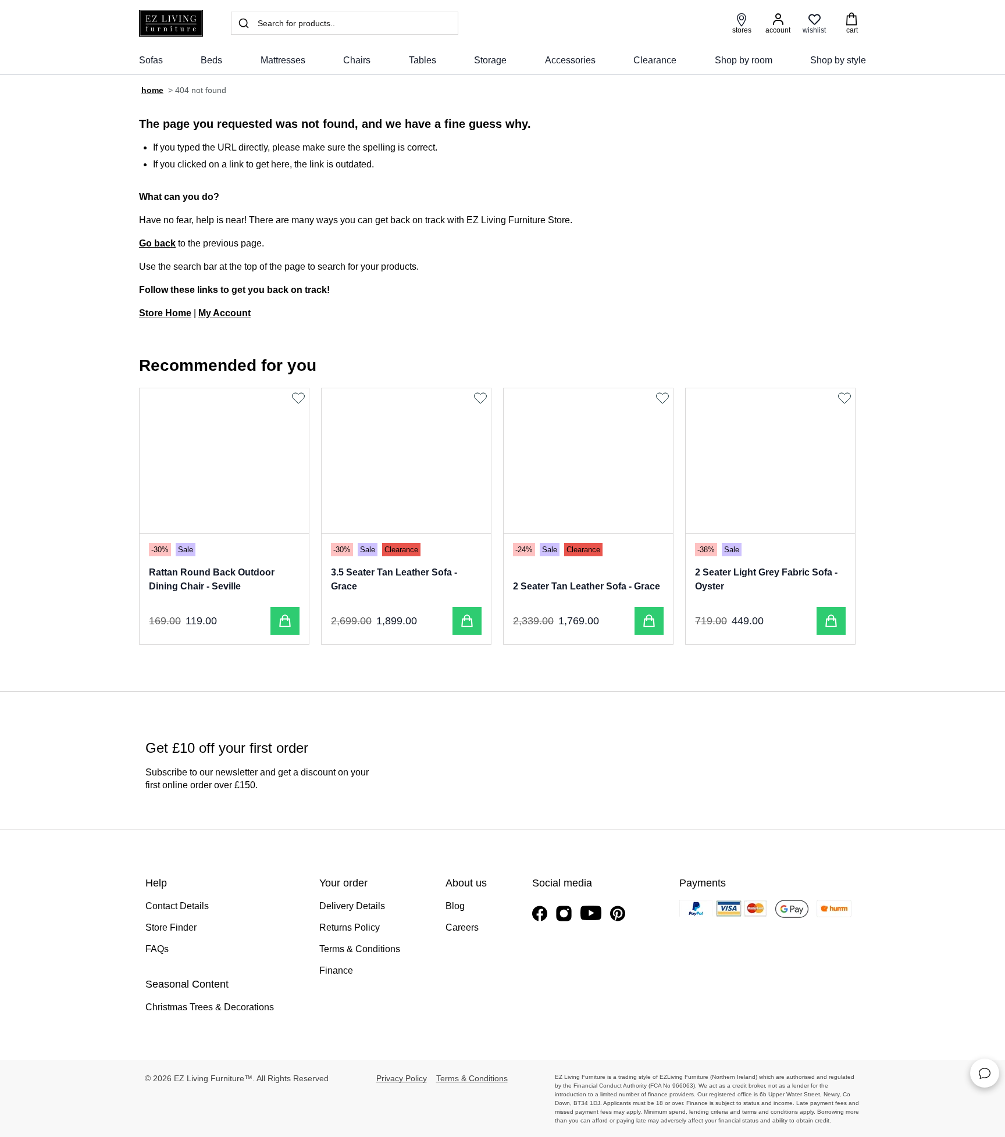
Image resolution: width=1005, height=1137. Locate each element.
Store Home (165, 313)
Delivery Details (352, 906)
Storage (490, 60)
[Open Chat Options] (984, 1073)
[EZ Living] (171, 23)
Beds (211, 60)
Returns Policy (349, 927)
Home (152, 90)
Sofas (151, 60)
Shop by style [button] (838, 60)
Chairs (356, 60)
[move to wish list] (299, 398)
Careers (462, 927)
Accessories (570, 60)
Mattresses (283, 60)
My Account (224, 313)
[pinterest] (617, 913)
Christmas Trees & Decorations (209, 1007)
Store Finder (171, 927)
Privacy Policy (401, 1078)
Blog (455, 906)
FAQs (157, 949)
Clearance (654, 60)
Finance (336, 970)
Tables (422, 60)
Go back (157, 243)
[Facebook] (539, 913)
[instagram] (564, 913)
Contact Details (177, 906)
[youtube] (590, 913)
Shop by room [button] (743, 60)
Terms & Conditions (359, 949)
